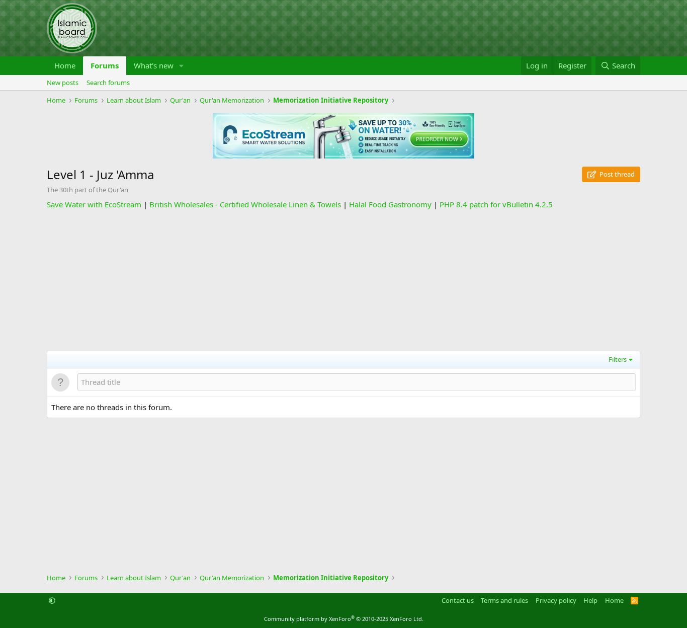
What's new (154, 65)
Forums (105, 65)
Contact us (458, 600)
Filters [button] (618, 359)
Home (64, 65)
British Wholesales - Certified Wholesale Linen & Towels (245, 204)
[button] (182, 65)
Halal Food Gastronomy (390, 204)
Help (590, 600)
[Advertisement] (343, 280)
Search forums (108, 82)
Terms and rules (504, 600)
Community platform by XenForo (343, 618)
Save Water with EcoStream (94, 204)
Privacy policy (556, 600)
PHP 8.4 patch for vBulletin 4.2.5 (496, 204)
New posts (62, 82)
